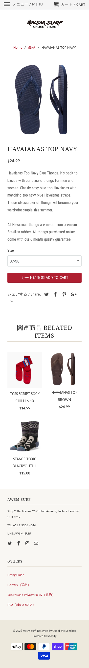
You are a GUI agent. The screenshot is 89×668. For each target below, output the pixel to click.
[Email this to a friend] (11, 302)
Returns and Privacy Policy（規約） (31, 595)
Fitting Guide (15, 575)
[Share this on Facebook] (55, 295)
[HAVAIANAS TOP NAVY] (44, 99)
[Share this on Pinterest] (63, 295)
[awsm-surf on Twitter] (10, 543)
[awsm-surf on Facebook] (19, 543)
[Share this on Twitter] (46, 295)
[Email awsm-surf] (36, 543)
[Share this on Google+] (72, 295)
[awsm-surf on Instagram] (28, 543)
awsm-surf (29, 631)
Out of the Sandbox (64, 631)
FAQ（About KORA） (21, 604)
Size (10, 251)
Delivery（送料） (19, 585)
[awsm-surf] (44, 24)
